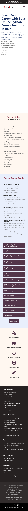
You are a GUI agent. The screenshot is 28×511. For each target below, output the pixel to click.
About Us (7, 484)
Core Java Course (8, 394)
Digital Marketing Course (10, 405)
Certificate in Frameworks (10, 422)
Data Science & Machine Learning (12, 403)
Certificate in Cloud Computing (11, 418)
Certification (10, 501)
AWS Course (7, 399)
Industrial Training (13, 487)
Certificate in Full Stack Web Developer (13, 430)
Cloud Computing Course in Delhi (13, 492)
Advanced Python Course (10, 392)
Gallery (20, 484)
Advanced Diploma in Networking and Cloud (14, 443)
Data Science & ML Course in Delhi (13, 490)
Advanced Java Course (9, 397)
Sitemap (8, 499)
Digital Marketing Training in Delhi (13, 497)
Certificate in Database (9, 420)
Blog (5, 485)
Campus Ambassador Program (15, 485)
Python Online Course (9, 458)
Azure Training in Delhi (13, 494)
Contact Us (13, 484)
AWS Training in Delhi (13, 496)
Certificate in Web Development (11, 435)
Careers (17, 501)
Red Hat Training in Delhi (13, 489)
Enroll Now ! (14, 321)
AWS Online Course (8, 460)
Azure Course (7, 401)
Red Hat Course (7, 408)
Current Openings (16, 499)
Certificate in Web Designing (10, 433)
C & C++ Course (7, 410)
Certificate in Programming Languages (13, 428)
